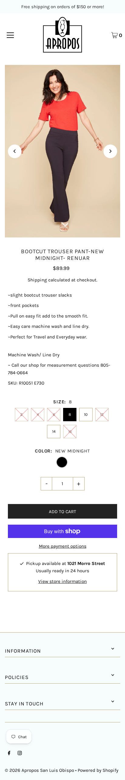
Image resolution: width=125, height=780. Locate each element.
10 (86, 414)
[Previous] (15, 151)
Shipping (37, 280)
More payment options (62, 546)
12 (102, 414)
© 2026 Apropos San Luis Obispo (39, 770)
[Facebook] (9, 753)
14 (54, 431)
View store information (62, 581)
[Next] (110, 151)
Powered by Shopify (98, 770)
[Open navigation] (10, 34)
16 (70, 431)
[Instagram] (20, 753)
